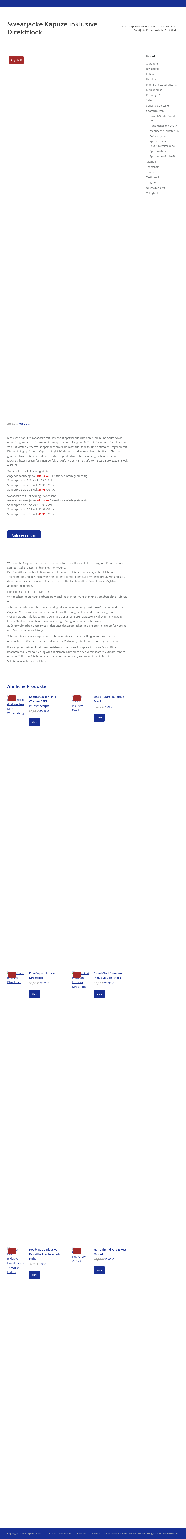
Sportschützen (155, 111)
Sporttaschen (158, 151)
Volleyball (152, 193)
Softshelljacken (159, 136)
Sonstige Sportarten (158, 105)
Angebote (152, 63)
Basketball (152, 68)
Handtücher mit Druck (163, 125)
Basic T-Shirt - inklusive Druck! (109, 699)
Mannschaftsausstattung (161, 84)
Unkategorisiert (155, 188)
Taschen (151, 161)
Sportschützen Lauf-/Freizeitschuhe (162, 144)
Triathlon (151, 182)
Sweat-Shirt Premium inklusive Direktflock (108, 975)
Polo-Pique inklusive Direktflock (42, 975)
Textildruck (152, 177)
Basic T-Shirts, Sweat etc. (162, 118)
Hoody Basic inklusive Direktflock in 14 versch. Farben (45, 1254)
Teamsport (152, 167)
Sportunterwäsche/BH (163, 156)
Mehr (34, 722)
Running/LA (153, 95)
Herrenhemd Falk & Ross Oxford (110, 1252)
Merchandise (154, 90)
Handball (151, 79)
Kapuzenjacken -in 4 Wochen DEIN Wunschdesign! (42, 701)
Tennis (150, 172)
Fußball (150, 74)
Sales (149, 100)
